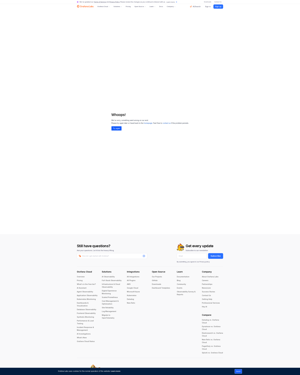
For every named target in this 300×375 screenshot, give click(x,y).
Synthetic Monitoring (85, 317)
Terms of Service (100, 2)
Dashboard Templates (161, 288)
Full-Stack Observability (112, 280)
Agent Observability (85, 292)
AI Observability (108, 277)
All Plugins (131, 280)
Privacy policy (205, 262)
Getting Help (207, 299)
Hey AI (204, 307)
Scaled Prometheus (110, 297)
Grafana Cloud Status (86, 341)
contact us (167, 123)
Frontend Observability (86, 313)
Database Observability (86, 309)
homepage (148, 123)
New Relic (131, 303)
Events (179, 288)
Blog (178, 280)
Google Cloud (132, 288)
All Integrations (133, 277)
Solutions (117, 6)
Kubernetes (131, 295)
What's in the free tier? (86, 284)
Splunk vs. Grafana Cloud (212, 353)
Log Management (109, 311)
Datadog (130, 299)
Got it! (238, 371)
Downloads (156, 284)
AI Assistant (81, 288)
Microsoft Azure (133, 292)
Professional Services (211, 303)
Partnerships (207, 284)
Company (170, 6)
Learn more (115, 371)
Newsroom (206, 288)
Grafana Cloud (102, 6)
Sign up (218, 6)
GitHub (155, 280)
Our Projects (157, 277)
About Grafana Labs (210, 277)
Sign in (208, 6)
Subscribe (216, 256)
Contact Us (206, 295)
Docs (161, 6)
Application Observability (87, 295)
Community (181, 284)
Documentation (183, 277)
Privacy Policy (115, 2)
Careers (205, 280)
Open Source (139, 6)
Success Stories (208, 292)
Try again (116, 128)
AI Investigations (84, 334)
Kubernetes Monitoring (86, 299)
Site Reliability (108, 308)
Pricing (128, 6)
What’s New (82, 338)
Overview (81, 277)
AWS (129, 284)
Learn (152, 6)
